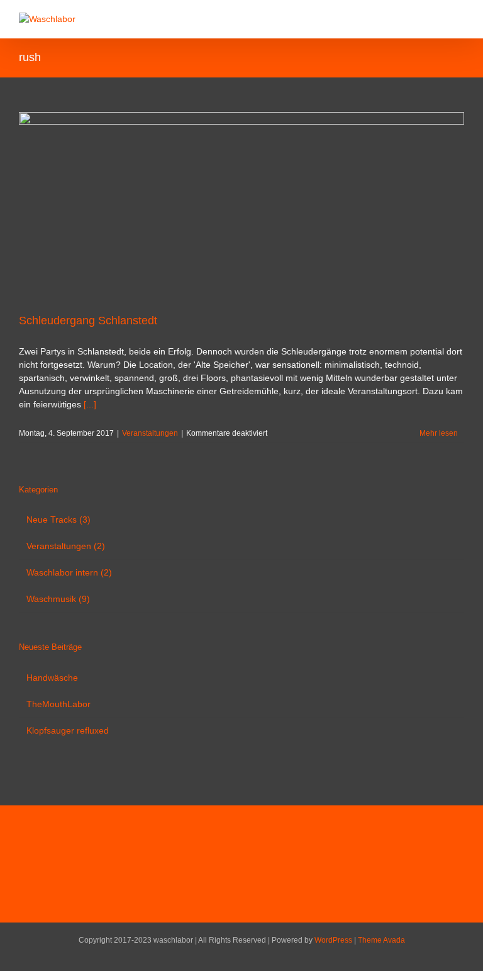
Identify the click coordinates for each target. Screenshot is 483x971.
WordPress (333, 940)
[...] (90, 404)
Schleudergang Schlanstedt (88, 320)
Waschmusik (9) (58, 599)
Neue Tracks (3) (58, 519)
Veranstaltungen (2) (65, 546)
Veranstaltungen (150, 433)
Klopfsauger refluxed (67, 730)
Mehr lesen (438, 433)
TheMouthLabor (58, 704)
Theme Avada (381, 940)
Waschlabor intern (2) (69, 572)
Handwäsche (52, 678)
